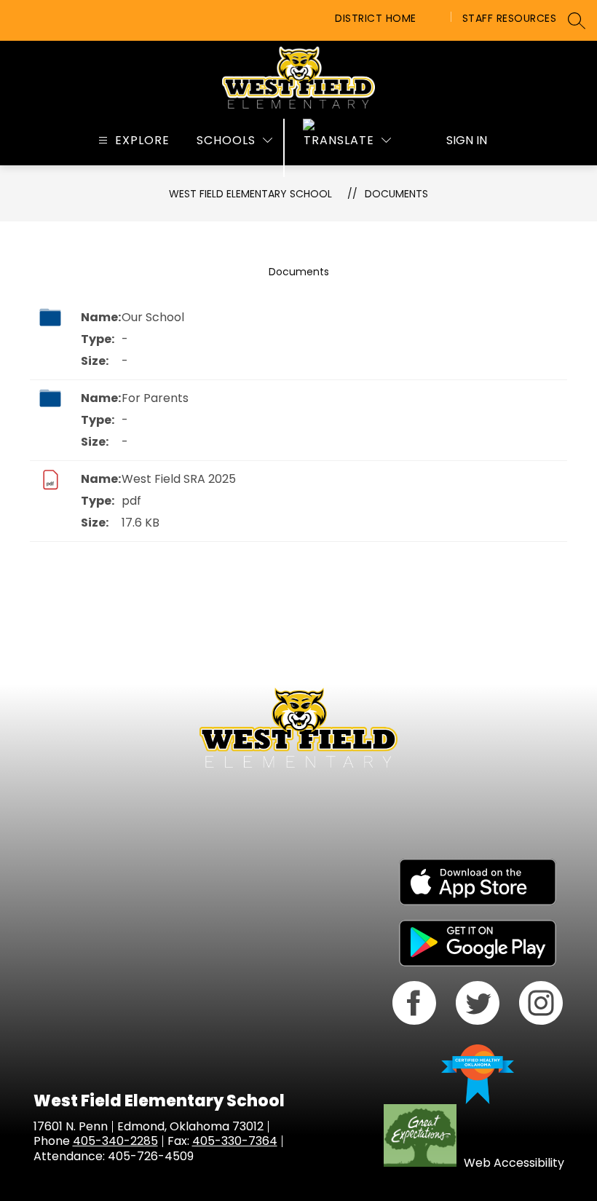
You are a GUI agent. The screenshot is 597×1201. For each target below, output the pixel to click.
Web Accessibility (514, 1162)
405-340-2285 (115, 1141)
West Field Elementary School (250, 193)
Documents (396, 193)
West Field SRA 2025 (179, 478)
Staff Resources (509, 18)
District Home (375, 18)
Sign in (466, 140)
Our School (153, 317)
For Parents (155, 398)
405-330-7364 (234, 1141)
